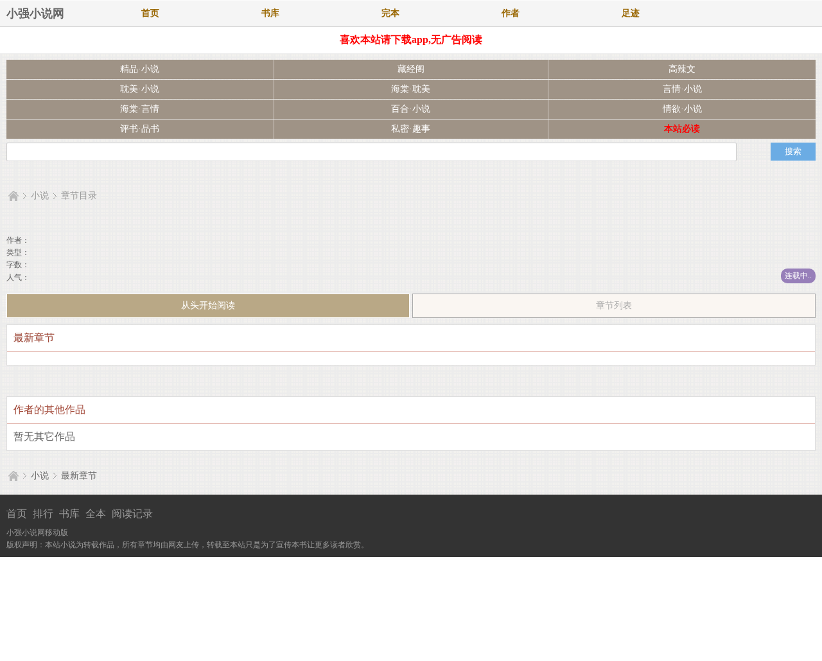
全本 (95, 513)
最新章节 (79, 475)
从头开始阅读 (208, 305)
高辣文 (682, 69)
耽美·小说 (139, 89)
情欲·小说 (682, 109)
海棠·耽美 (410, 89)
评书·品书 (139, 129)
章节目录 (79, 195)
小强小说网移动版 (37, 532)
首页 (150, 13)
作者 (511, 13)
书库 (270, 13)
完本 (390, 13)
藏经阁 (411, 69)
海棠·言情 (139, 109)
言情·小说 (682, 89)
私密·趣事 (410, 129)
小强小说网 (35, 13)
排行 (43, 513)
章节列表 (614, 305)
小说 (40, 195)
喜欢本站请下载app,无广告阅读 (411, 39)
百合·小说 (410, 109)
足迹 (631, 13)
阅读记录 (132, 513)
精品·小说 (139, 69)
